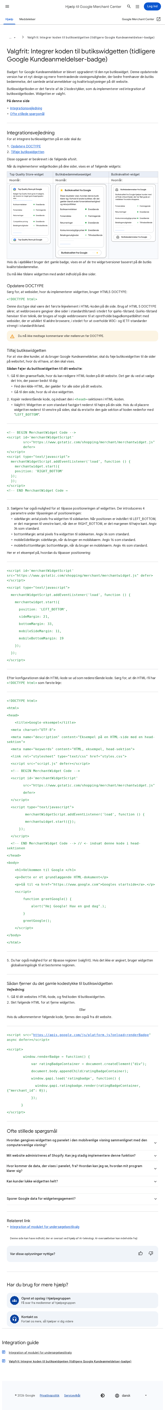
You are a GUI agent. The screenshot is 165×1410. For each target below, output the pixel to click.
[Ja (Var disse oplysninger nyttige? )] (140, 1254)
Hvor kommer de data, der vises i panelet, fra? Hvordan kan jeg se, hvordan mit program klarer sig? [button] (74, 1168)
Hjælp (9, 19)
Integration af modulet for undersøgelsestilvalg (44, 1227)
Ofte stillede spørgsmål (27, 114)
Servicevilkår (72, 1395)
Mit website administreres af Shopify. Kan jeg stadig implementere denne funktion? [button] (71, 1156)
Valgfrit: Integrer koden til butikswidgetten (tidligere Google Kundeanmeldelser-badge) (91, 37)
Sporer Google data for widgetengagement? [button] (41, 1199)
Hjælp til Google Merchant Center (93, 6)
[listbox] (131, 1395)
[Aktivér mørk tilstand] (102, 1395)
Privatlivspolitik (49, 1395)
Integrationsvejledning (26, 108)
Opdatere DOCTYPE (26, 146)
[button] (7, 6)
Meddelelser (27, 19)
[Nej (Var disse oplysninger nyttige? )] (151, 1254)
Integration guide (20, 1343)
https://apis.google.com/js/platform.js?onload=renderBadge (91, 1035)
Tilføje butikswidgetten (27, 152)
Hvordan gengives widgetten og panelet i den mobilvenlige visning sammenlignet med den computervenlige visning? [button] (77, 1142)
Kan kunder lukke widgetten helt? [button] (32, 1181)
